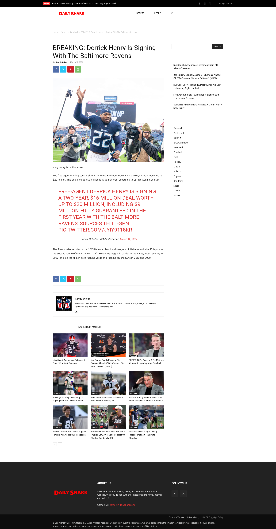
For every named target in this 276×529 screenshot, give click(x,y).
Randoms (178, 180)
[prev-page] (55, 444)
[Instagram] (205, 3)
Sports (64, 32)
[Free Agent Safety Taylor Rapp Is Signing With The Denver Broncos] (70, 383)
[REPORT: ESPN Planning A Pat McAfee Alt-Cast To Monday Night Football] (146, 345)
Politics (177, 171)
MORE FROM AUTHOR (89, 327)
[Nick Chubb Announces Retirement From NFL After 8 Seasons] (70, 345)
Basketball (178, 133)
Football (74, 32)
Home (55, 32)
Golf (175, 156)
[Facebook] (199, 3)
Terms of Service (176, 517)
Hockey (177, 161)
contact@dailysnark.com (122, 504)
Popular (177, 176)
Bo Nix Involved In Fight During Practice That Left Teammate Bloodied (143, 434)
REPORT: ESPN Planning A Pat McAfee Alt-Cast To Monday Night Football (197, 86)
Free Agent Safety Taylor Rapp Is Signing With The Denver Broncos (81, 3)
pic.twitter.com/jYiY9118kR (95, 230)
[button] (172, 13)
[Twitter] (210, 3)
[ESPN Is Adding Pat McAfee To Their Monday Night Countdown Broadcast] (146, 383)
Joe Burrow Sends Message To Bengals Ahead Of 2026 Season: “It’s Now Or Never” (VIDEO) (107, 363)
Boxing (177, 137)
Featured (178, 147)
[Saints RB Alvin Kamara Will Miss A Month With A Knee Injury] (108, 383)
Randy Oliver (62, 62)
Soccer (176, 190)
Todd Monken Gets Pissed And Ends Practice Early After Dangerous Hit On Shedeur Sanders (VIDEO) (108, 434)
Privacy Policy (193, 517)
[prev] (144, 3)
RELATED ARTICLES (65, 327)
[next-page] (60, 444)
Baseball (177, 128)
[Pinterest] (70, 69)
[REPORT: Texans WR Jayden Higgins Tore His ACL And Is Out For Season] (70, 417)
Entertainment (180, 142)
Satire (176, 185)
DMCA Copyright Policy (213, 517)
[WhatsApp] (78, 69)
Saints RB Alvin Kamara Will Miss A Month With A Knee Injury (197, 106)
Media (176, 166)
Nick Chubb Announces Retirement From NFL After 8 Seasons (195, 67)
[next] (149, 3)
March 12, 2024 (129, 239)
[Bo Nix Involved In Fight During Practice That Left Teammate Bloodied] (146, 417)
